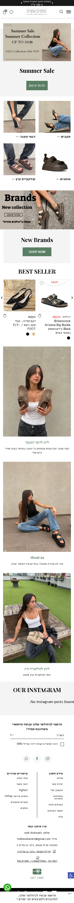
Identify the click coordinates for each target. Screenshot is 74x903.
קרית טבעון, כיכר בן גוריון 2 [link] (33, 845)
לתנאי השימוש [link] (55, 810)
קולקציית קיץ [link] (25, 179)
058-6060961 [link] (33, 833)
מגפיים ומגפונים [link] (19, 802)
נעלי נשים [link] (22, 778)
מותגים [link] (65, 179)
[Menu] (68, 12)
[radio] (69, 338)
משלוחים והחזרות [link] (58, 797)
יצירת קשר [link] (57, 784)
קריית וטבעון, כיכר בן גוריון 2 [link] (34, 851)
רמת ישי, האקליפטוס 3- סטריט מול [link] (37, 861)
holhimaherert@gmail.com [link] (34, 839)
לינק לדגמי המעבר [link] (37, 442)
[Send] (12, 735)
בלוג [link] (60, 816)
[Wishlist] (11, 12)
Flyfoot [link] (23, 790)
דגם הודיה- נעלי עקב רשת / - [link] (24, 325)
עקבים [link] (66, 136)
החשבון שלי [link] (56, 790)
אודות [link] (60, 778)
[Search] (61, 11)
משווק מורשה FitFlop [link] (16, 796)
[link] (71, 875)
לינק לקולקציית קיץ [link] (37, 668)
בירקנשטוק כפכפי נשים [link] (58, 327)
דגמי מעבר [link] (27, 136)
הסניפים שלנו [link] (56, 804)
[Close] (70, 894)
